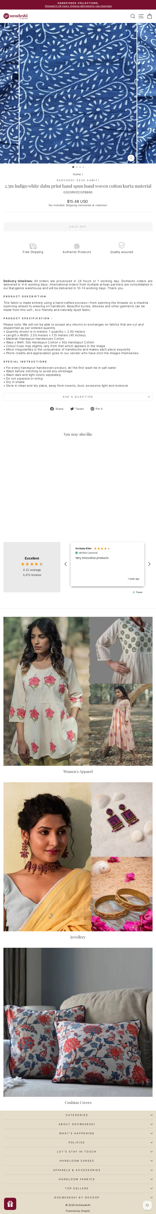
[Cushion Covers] (78, 1022)
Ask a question (78, 396)
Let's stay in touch (77, 1151)
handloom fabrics (77, 1179)
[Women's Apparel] (78, 691)
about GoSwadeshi (77, 1124)
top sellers (77, 1188)
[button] (66, 564)
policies (77, 1142)
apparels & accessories (77, 1170)
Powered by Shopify (78, 1210)
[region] (107, 564)
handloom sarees (77, 1160)
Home (77, 174)
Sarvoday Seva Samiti (78, 180)
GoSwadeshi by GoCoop (77, 1197)
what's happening (77, 1133)
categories (77, 1115)
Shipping (71, 205)
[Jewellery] (78, 856)
